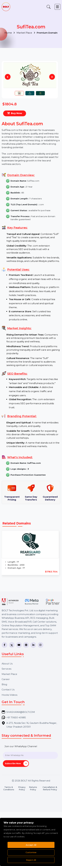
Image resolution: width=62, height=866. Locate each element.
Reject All (31, 860)
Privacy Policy (21, 788)
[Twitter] (12, 645)
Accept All (31, 845)
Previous (8, 77)
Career (6, 679)
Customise (31, 852)
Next (52, 77)
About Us (7, 663)
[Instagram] (40, 645)
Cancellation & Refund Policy (50, 788)
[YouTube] (19, 645)
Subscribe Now (13, 763)
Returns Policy (33, 788)
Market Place (25, 32)
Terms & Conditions (8, 788)
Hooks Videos (9, 695)
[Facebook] (4, 645)
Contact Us (8, 689)
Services (6, 669)
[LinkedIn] (33, 645)
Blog (4, 684)
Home (8, 32)
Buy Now (16, 113)
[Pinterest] (26, 645)
